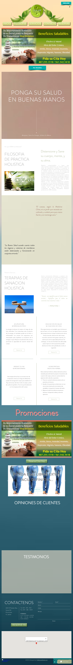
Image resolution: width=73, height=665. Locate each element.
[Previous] (7, 480)
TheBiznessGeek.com (42, 660)
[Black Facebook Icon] (70, 7)
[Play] (54, 662)
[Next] (65, 480)
